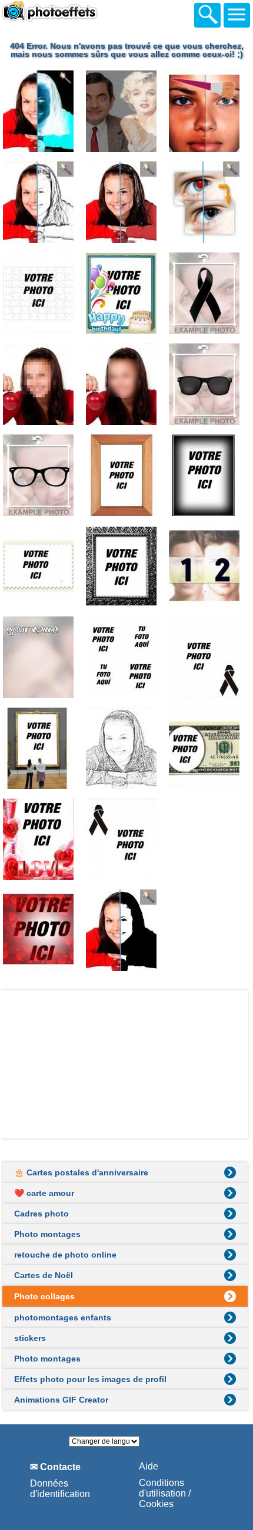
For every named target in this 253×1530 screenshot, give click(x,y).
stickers (30, 1338)
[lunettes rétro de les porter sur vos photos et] (43, 475)
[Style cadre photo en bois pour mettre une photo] (126, 475)
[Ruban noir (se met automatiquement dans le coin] (209, 657)
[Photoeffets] (74, 17)
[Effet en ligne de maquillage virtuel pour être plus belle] (209, 111)
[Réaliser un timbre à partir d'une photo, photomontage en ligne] (43, 566)
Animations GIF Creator (61, 1399)
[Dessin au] (126, 748)
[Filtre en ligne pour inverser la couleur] (43, 111)
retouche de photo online (65, 1254)
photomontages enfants (62, 1317)
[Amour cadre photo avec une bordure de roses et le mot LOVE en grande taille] (43, 839)
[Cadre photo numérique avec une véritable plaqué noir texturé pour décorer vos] (126, 566)
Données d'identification (60, 1488)
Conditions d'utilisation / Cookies (165, 1493)
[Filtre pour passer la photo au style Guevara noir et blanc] (126, 930)
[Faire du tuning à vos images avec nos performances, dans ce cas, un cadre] (209, 475)
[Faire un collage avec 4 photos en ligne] (126, 657)
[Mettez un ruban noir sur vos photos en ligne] (209, 293)
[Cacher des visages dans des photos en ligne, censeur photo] (43, 384)
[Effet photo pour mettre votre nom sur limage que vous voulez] (43, 657)
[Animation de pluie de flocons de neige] (209, 839)
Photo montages (47, 1234)
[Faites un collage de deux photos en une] (209, 566)
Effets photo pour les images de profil (90, 1379)
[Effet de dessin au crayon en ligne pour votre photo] (43, 202)
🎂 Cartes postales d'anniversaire (81, 1172)
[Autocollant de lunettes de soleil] (209, 384)
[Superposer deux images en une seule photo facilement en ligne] (126, 111)
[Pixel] (126, 384)
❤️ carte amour (44, 1193)
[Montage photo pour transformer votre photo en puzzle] (43, 293)
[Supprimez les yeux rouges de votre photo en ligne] (209, 202)
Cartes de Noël (43, 1275)
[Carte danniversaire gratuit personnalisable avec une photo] (126, 293)
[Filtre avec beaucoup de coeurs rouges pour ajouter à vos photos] (43, 930)
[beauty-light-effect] (126, 202)
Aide (148, 1466)
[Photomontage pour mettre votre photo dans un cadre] (43, 748)
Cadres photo (41, 1213)
